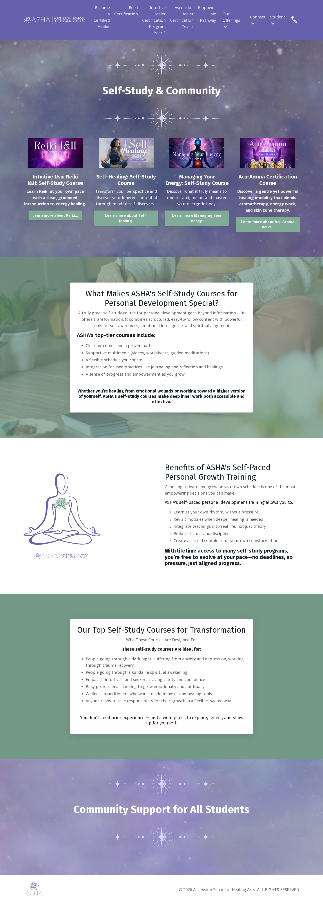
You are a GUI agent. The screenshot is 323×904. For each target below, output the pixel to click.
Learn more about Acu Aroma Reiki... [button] (268, 224)
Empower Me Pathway (207, 14)
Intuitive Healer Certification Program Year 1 (154, 20)
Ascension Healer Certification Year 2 (182, 17)
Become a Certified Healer (102, 17)
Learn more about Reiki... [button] (55, 215)
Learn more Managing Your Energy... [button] (197, 218)
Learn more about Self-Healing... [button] (126, 218)
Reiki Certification (126, 10)
